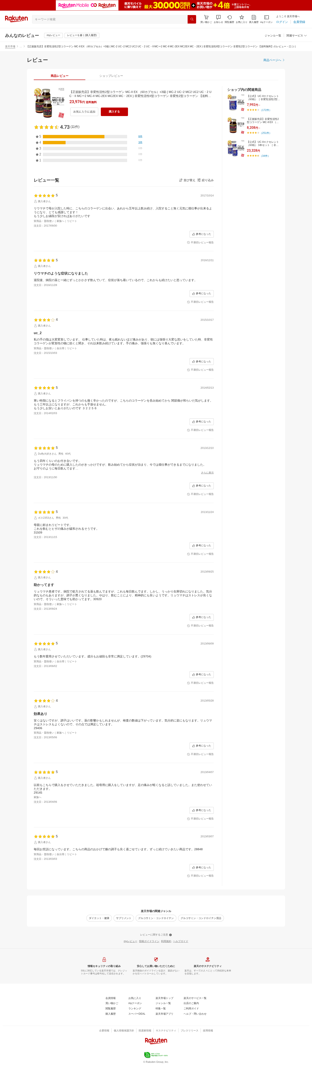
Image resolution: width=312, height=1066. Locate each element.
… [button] (21, 46)
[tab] (59, 75)
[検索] (192, 19)
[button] (218, 19)
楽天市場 (10, 46)
